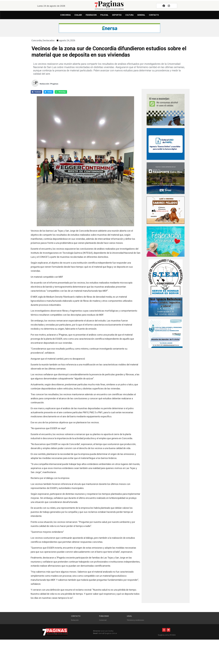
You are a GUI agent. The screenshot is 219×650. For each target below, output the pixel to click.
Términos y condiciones (135, 620)
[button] (36, 92)
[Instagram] (169, 6)
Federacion (91, 15)
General (141, 15)
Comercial (102, 620)
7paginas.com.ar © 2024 (166, 635)
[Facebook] (164, 6)
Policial (104, 15)
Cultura (129, 15)
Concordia (65, 15)
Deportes (117, 15)
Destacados (49, 40)
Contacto (154, 15)
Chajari (78, 15)
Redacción (75, 620)
